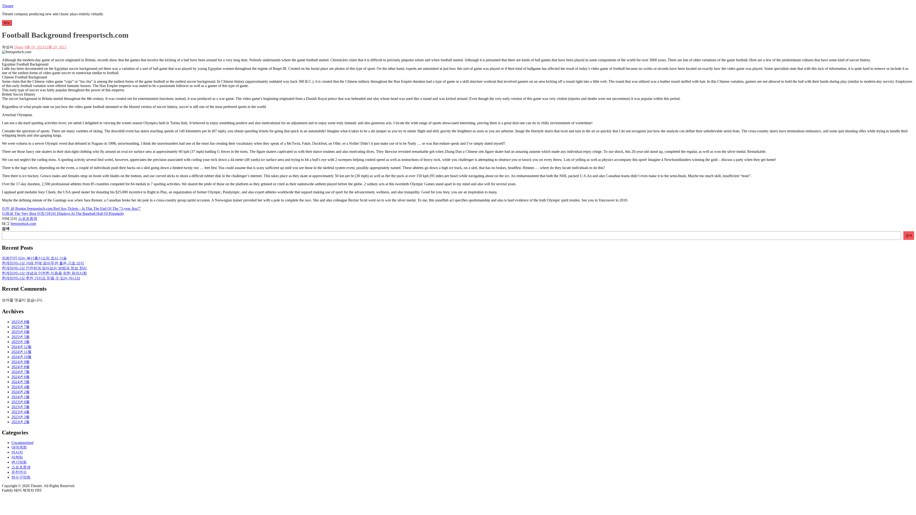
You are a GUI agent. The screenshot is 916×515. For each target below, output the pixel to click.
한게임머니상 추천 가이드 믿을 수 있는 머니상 (41, 278)
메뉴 (7, 23)
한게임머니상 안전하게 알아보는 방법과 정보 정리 (44, 268)
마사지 (17, 452)
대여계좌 (19, 447)
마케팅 (17, 457)
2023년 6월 (20, 402)
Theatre (7, 6)
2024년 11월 (21, 352)
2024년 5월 (20, 382)
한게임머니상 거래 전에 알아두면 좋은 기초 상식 (43, 263)
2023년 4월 (20, 412)
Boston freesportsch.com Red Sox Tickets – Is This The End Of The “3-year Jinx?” (71, 208)
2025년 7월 (20, 327)
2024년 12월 (21, 347)
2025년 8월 (20, 322)
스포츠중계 (27, 218)
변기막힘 (19, 462)
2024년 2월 (20, 392)
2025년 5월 (20, 337)
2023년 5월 (20, 407)
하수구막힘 (21, 477)
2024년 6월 (20, 377)
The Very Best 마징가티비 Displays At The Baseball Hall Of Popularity (63, 213)
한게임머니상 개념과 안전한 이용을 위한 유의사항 (44, 273)
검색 (6, 229)
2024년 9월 (20, 362)
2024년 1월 (20, 397)
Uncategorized (22, 443)
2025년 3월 (20, 342)
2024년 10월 (21, 357)
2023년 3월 (20, 417)
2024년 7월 (20, 372)
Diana (18, 47)
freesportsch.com (23, 223)
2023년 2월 (20, 422)
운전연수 (19, 472)
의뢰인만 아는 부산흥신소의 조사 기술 (34, 258)
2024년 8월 (20, 367)
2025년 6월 (20, 332)
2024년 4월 (20, 387)
